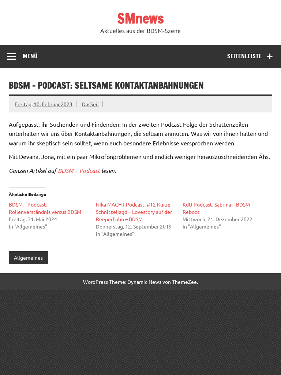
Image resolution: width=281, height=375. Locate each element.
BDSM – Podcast (79, 170)
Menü (30, 56)
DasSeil (90, 104)
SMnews (140, 18)
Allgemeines (28, 257)
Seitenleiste (244, 56)
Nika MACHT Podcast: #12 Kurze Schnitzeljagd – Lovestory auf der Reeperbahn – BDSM (134, 211)
